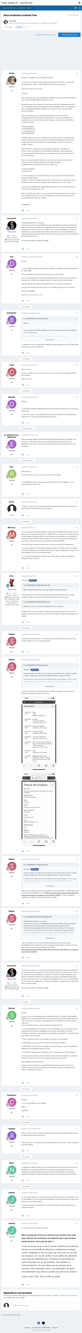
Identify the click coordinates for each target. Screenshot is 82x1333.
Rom (12, 467)
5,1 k (10, 236)
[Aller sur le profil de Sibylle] (11, 641)
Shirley (11, 1008)
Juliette (11, 1193)
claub (11, 365)
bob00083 (11, 313)
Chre (11, 576)
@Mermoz (33, 580)
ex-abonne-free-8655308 (11, 436)
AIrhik (14, 21)
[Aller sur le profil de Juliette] (11, 1199)
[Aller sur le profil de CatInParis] (11, 1102)
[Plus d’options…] (77, 73)
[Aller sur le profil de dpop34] (11, 404)
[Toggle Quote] (24, 318)
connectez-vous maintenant (68, 1295)
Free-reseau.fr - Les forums (17, 2)
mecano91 (11, 218)
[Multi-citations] (23, 210)
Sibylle (11, 634)
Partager (9, 27)
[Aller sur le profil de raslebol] (11, 1135)
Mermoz (11, 528)
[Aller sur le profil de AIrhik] (6, 22)
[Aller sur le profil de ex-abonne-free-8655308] (11, 444)
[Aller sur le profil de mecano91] (11, 225)
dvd (11, 257)
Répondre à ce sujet (69, 35)
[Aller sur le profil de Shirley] (11, 1015)
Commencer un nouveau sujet (45, 35)
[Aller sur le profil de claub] (11, 372)
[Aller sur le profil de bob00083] (11, 320)
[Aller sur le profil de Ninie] (11, 1170)
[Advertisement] (41, 54)
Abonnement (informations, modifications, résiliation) (40, 23)
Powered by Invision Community (41, 1330)
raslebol (11, 1129)
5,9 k (10, 593)
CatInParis (11, 1095)
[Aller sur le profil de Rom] (11, 473)
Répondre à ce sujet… (21, 1305)
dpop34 (11, 397)
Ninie (11, 1163)
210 (15, 593)
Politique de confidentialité (41, 1327)
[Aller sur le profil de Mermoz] (11, 534)
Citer (27, 210)
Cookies (55, 1327)
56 (15, 236)
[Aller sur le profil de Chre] (11, 582)
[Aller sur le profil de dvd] (11, 263)
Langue (27, 1327)
